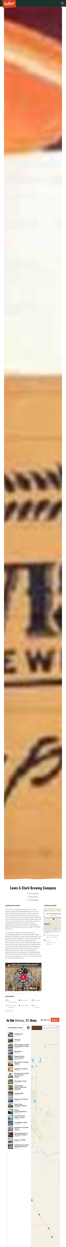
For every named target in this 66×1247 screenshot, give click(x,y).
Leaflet (45, 930)
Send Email (34, 897)
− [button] (57, 1030)
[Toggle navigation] (62, 3)
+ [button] (57, 1027)
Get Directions (34, 893)
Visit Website (34, 900)
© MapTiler (50, 930)
